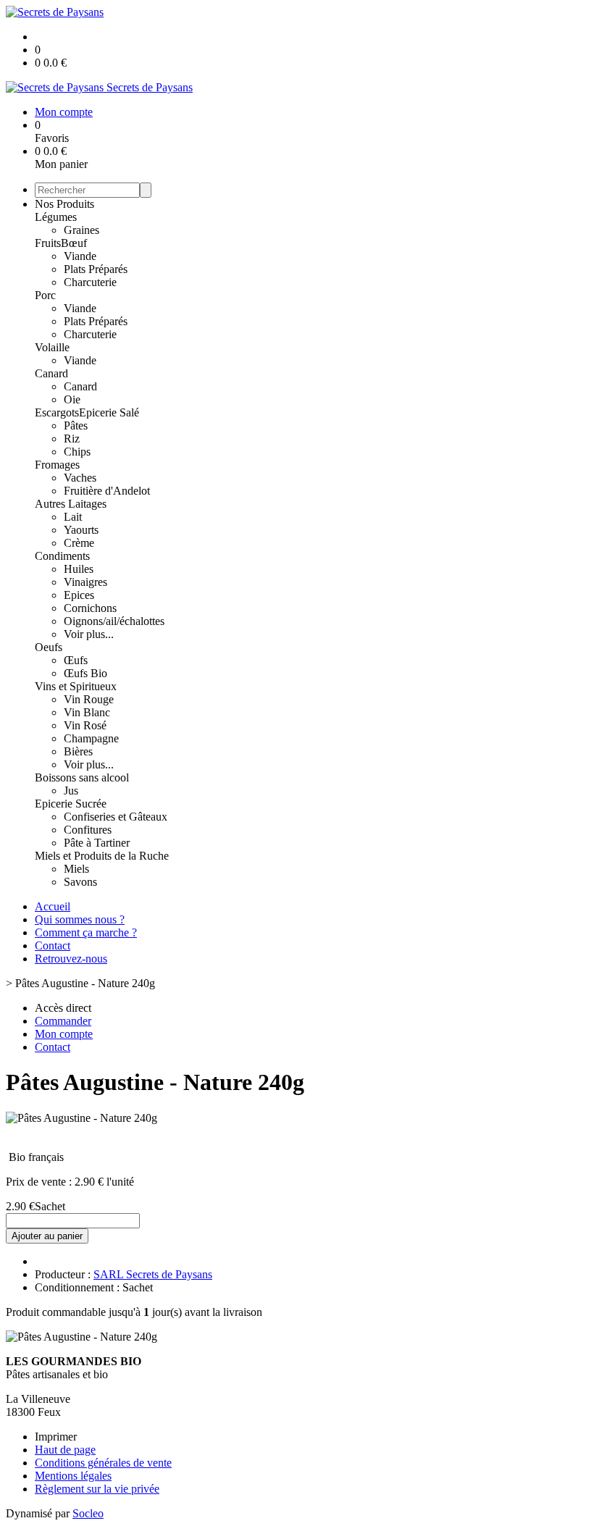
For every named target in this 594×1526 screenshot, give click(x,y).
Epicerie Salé (109, 412)
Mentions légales (73, 1476)
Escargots (57, 412)
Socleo (88, 1513)
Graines (81, 230)
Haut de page (65, 1449)
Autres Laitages (70, 504)
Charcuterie (90, 282)
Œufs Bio (85, 673)
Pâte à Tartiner (97, 843)
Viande (80, 256)
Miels (76, 869)
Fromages (57, 464)
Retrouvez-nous (71, 958)
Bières (78, 751)
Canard (51, 373)
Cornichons (90, 608)
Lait (73, 517)
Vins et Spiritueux (76, 686)
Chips (77, 451)
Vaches (80, 477)
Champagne (91, 738)
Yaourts (81, 530)
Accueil (52, 906)
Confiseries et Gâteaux (115, 816)
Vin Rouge (89, 699)
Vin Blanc (87, 712)
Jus (71, 790)
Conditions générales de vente (103, 1462)
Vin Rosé (85, 725)
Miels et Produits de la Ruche (102, 856)
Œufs (76, 660)
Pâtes (76, 425)
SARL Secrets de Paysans (152, 1274)
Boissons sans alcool (82, 777)
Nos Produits (64, 204)
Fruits (48, 243)
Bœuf (74, 243)
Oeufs (48, 647)
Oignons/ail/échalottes (114, 621)
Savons (80, 882)
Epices (79, 595)
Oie (72, 399)
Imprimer (56, 1436)
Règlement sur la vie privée (97, 1489)
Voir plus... (89, 634)
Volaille (52, 347)
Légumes (56, 217)
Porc (45, 295)
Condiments (62, 556)
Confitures (88, 829)
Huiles (78, 569)
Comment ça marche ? (86, 932)
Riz (72, 438)
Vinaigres (85, 582)
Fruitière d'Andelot (107, 491)
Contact (52, 945)
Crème (79, 543)
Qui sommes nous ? (80, 919)
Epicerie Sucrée (70, 803)
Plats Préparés (95, 269)
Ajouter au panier (47, 1236)
